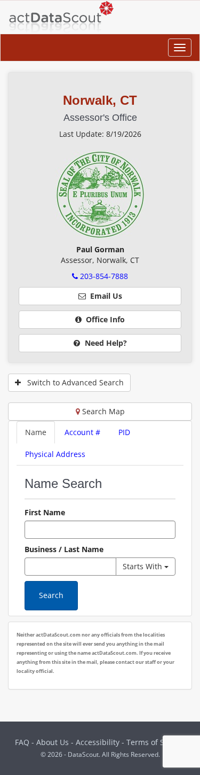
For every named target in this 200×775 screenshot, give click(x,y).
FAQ (22, 742)
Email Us (104, 296)
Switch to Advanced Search (72, 382)
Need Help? (105, 343)
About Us (52, 742)
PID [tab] (124, 432)
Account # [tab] (82, 432)
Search (51, 595)
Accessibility (99, 742)
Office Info (103, 319)
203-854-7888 (103, 276)
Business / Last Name (64, 549)
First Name (45, 512)
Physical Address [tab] (55, 454)
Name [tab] (35, 432)
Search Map (102, 411)
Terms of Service (156, 742)
